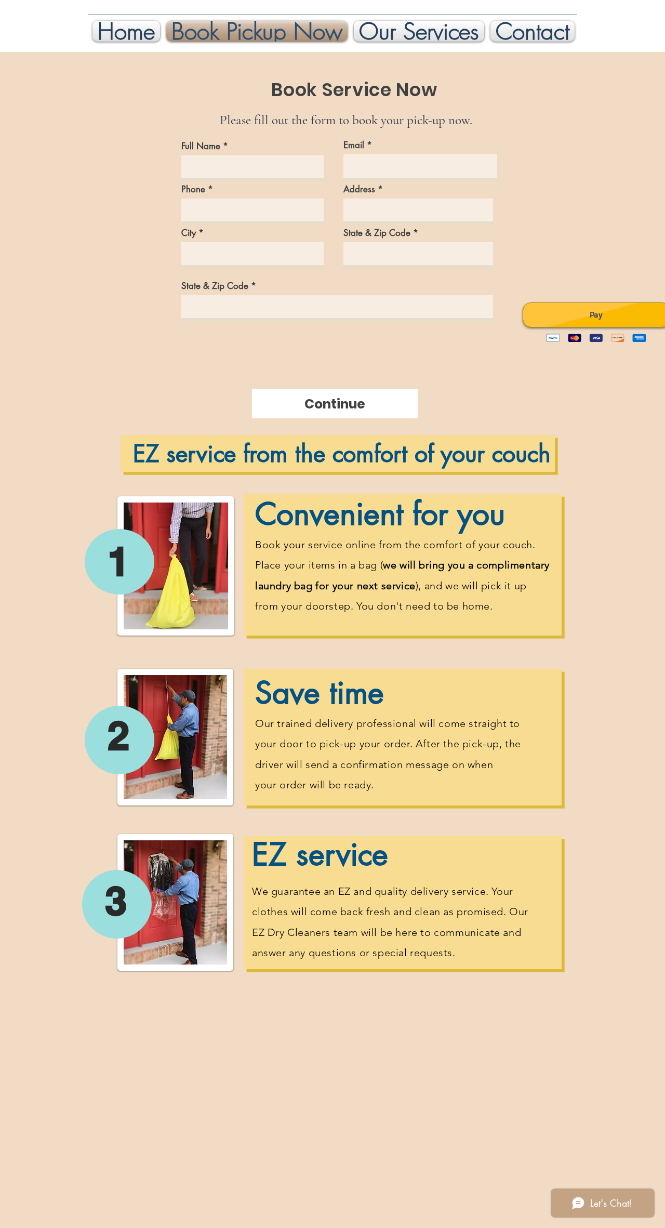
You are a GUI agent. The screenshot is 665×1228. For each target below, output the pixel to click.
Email (353, 145)
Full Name (200, 146)
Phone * (197, 189)
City (188, 233)
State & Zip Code (376, 233)
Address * (363, 189)
